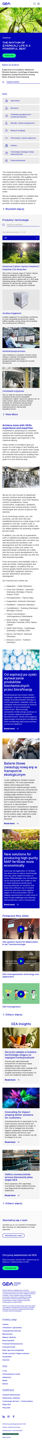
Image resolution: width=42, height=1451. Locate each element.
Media (4, 1380)
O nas (4, 1371)
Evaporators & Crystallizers (13, 70)
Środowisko (7, 1357)
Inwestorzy (6, 1377)
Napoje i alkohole (9, 1337)
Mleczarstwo (7, 1334)
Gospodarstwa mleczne (11, 1331)
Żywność (5, 1360)
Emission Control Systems (18, 77)
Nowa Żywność (8, 1340)
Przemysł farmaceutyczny (12, 1344)
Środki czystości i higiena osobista (15, 1353)
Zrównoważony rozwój (11, 1374)
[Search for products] (4, 225)
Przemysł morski (8, 1347)
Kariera (5, 1384)
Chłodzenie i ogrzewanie (12, 1328)
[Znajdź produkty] (4, 82)
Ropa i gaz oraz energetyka (13, 1350)
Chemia (5, 1324)
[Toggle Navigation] (39, 4)
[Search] (34, 4)
